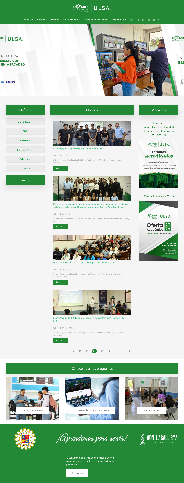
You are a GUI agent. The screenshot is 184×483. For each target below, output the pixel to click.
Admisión (54, 19)
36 (80, 351)
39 (102, 351)
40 (109, 351)
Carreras (41, 19)
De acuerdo (77, 473)
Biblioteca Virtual (25, 149)
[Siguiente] (92, 357)
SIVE (25, 131)
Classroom (25, 140)
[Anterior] (53, 351)
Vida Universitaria (71, 19)
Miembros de (119, 19)
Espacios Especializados (97, 19)
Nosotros (28, 19)
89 (130, 351)
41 (116, 351)
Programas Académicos (33, 410)
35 (72, 351)
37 (87, 351)
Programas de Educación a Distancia (92, 410)
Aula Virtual (25, 159)
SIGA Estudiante (25, 121)
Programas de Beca (151, 410)
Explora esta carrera (39, 89)
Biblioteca (25, 168)
